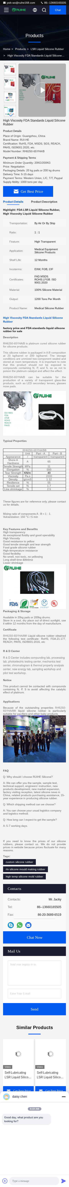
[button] (11, 115)
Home (6, 49)
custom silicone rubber (19, 861)
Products (20, 49)
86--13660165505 (55, 2)
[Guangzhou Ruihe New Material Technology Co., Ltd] (19, 10)
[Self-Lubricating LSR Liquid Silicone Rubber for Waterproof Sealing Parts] (50, 1054)
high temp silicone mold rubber (24, 876)
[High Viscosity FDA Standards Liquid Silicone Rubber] (42, 90)
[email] (28, 925)
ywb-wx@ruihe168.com (21, 2)
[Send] (64, 1181)
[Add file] (5, 1181)
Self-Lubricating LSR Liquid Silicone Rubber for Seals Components (18, 1075)
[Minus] (63, 1096)
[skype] (10, 925)
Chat (58, 9)
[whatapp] (20, 925)
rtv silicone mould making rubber (25, 869)
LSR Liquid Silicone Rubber (47, 49)
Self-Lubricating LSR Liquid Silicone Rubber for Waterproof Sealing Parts (50, 1075)
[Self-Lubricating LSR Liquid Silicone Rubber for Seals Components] (18, 1054)
